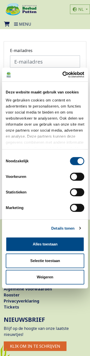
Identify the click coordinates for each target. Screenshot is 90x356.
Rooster (12, 295)
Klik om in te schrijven (35, 346)
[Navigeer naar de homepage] (21, 9)
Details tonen (62, 228)
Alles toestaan (45, 244)
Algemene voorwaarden (28, 289)
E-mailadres (21, 50)
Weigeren (45, 277)
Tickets (11, 307)
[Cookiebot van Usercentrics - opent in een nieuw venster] (63, 74)
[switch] (77, 177)
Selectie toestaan (45, 261)
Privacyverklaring (21, 301)
